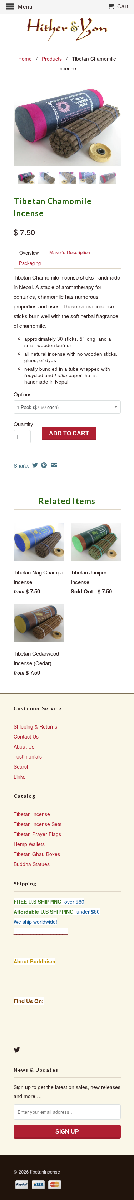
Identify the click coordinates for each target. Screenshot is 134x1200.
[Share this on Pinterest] (43, 465)
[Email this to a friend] (53, 465)
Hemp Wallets (29, 844)
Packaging (30, 263)
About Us (24, 746)
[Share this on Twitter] (34, 465)
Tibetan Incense (32, 814)
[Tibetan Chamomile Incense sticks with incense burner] (67, 126)
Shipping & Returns (35, 726)
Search (22, 766)
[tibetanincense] (67, 29)
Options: (23, 394)
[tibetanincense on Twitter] (17, 1050)
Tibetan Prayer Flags (37, 834)
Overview (29, 252)
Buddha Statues (32, 864)
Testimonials (28, 756)
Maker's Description (69, 252)
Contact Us (26, 736)
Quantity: (24, 424)
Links (19, 776)
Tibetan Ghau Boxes (37, 854)
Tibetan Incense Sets (37, 824)
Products (52, 58)
